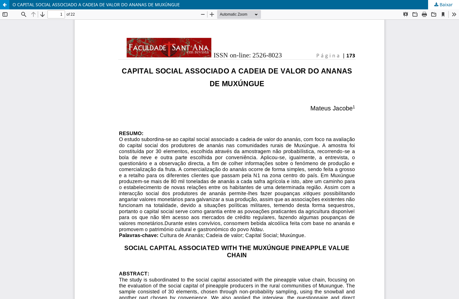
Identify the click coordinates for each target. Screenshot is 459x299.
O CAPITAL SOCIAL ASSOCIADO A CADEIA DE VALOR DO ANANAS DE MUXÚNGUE (96, 5)
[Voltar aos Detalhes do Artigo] (4, 4)
